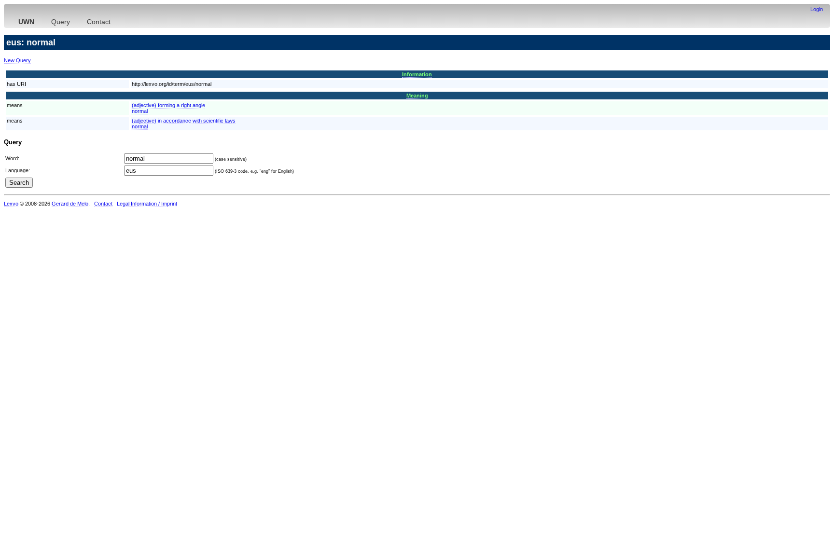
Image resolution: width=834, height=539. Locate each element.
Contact (99, 22)
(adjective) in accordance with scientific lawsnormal (184, 123)
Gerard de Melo (70, 204)
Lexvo (11, 204)
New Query (17, 60)
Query (60, 22)
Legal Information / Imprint (147, 204)
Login (816, 9)
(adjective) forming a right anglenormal (168, 108)
